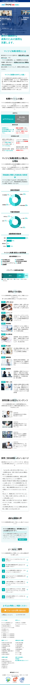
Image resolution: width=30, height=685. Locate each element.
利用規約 (17, 658)
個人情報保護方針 (15, 676)
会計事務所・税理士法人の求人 (8, 662)
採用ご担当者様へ (14, 12)
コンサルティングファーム (21, 624)
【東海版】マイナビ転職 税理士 (8, 637)
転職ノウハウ (5, 640)
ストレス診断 (18, 654)
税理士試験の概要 (19, 642)
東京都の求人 (5, 666)
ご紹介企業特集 (19, 644)
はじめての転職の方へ (6, 624)
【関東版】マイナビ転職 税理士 (8, 634)
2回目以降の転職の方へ (6, 625)
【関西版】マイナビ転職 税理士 (8, 635)
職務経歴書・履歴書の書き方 (7, 650)
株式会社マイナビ (14, 672)
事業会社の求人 (5, 664)
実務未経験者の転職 (6, 646)
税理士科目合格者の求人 (7, 661)
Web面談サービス (5, 630)
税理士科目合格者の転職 (7, 642)
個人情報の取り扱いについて (21, 660)
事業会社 (18, 625)
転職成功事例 (5, 652)
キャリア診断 (18, 652)
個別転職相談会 (19, 649)
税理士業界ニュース (20, 647)
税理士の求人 (5, 659)
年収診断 (18, 650)
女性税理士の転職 (5, 644)
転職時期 (4, 647)
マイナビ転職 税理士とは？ (7, 622)
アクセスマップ (5, 632)
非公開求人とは (5, 629)
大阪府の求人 (5, 667)
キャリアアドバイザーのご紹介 (8, 627)
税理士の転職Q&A (5, 654)
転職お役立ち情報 (19, 640)
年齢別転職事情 (19, 646)
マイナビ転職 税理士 (5, 12)
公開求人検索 (5, 657)
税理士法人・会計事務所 (21, 622)
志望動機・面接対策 (6, 649)
